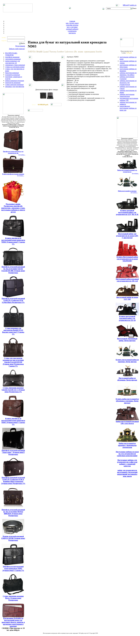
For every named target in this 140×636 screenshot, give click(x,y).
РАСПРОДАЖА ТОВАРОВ (11, 54)
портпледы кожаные (12, 83)
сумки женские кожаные (14, 84)
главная (72, 21)
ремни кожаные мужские (14, 81)
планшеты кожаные (12, 75)
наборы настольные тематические (127, 95)
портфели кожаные (12, 57)
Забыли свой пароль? (17, 49)
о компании (72, 31)
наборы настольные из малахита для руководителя (128, 82)
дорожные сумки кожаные (15, 65)
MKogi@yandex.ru (129, 5)
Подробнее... (21, 154)
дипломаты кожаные (13, 59)
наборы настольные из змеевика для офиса (128, 74)
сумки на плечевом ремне (14, 67)
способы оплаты (72, 25)
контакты (72, 33)
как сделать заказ (72, 23)
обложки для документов (14, 86)
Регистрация (20, 46)
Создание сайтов (64, 634)
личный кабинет (72, 29)
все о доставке (72, 27)
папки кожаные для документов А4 (12, 62)
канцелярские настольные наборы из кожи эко (128, 108)
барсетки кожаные (12, 73)
